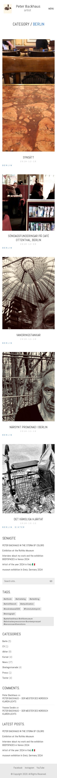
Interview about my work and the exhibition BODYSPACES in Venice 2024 (22, 557)
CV (3, 646)
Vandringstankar (28, 335)
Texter (5, 677)
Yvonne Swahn (9, 707)
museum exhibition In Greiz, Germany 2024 (22, 569)
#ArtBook (8, 599)
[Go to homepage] (26, 8)
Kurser (5, 657)
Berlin (38, 24)
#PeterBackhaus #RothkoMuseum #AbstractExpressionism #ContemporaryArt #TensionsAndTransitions (22, 621)
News (5, 662)
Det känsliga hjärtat (28, 519)
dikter (20, 527)
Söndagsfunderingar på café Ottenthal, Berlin (28, 238)
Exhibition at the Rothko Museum (18, 550)
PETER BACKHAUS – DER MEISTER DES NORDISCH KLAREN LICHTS (25, 700)
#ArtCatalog (21, 599)
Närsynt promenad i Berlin (29, 427)
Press (5, 672)
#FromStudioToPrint (32, 609)
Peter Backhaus (9, 695)
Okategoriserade (10, 667)
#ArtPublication (27, 604)
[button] (51, 8)
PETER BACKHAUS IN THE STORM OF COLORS (23, 545)
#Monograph (9, 613)
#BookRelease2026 (12, 609)
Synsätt (28, 157)
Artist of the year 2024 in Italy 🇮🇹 (18, 564)
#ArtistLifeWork (10, 604)
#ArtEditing (34, 599)
